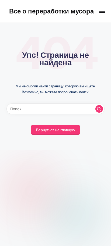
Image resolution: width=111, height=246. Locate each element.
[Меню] (102, 11)
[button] (99, 109)
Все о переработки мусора (51, 11)
